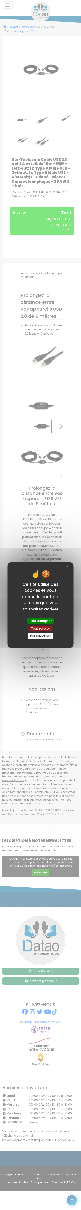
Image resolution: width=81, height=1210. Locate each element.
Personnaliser (40, 636)
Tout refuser (40, 628)
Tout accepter (40, 621)
